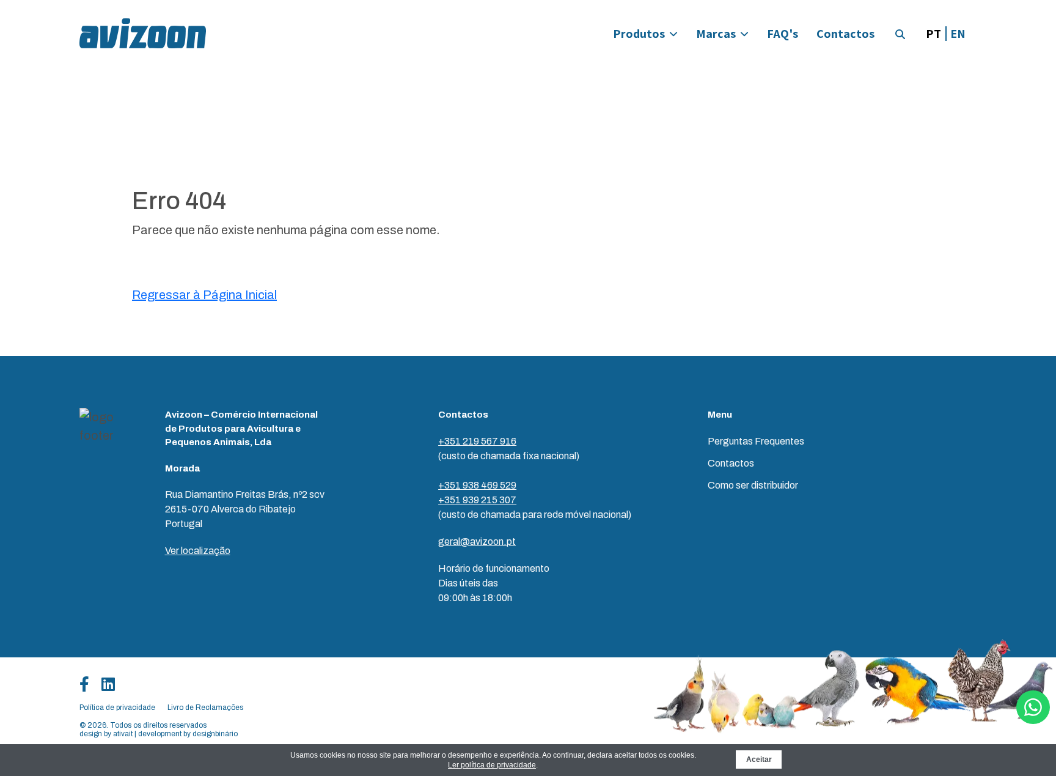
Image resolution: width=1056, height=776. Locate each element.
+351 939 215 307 (477, 500)
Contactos (845, 34)
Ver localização (197, 550)
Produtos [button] (639, 33)
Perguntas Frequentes (756, 441)
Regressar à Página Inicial (204, 294)
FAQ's (782, 34)
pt (933, 34)
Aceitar (759, 759)
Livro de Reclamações (205, 707)
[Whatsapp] (1033, 707)
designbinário (215, 734)
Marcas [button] (716, 33)
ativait (123, 734)
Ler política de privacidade (492, 765)
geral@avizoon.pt (477, 541)
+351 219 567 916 (477, 441)
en (958, 34)
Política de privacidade (117, 707)
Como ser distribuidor (753, 485)
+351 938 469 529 (477, 485)
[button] (900, 34)
